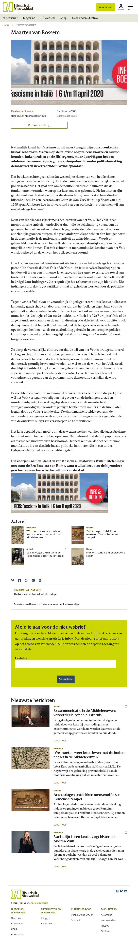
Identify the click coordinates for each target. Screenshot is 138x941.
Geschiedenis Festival (85, 18)
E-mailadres (21, 658)
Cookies (105, 930)
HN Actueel (48, 18)
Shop (63, 18)
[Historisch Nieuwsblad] (18, 7)
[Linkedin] (40, 580)
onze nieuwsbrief (38, 903)
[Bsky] (121, 891)
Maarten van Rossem (22, 110)
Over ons (16, 917)
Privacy (105, 925)
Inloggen (45, 917)
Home (6, 24)
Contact (75, 920)
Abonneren (105, 7)
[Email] (33, 580)
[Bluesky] (12, 580)
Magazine (29, 18)
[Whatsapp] (26, 580)
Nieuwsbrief (10, 18)
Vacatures (47, 923)
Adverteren (17, 934)
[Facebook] (19, 580)
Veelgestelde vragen (82, 914)
